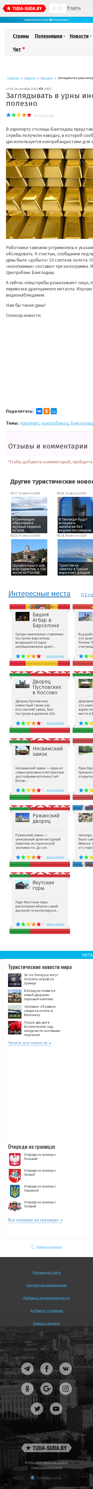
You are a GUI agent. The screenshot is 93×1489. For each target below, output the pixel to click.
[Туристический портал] (25, 9)
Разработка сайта (49, 1477)
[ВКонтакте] (39, 411)
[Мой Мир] (54, 411)
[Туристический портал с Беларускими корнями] (46, 1448)
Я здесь (74, 7)
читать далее (55, 656)
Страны (21, 36)
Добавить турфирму (46, 1310)
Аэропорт (29, 423)
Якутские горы (43, 885)
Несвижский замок (48, 751)
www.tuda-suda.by (55, 1462)
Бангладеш (82, 423)
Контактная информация (47, 1285)
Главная (13, 78)
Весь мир (47, 78)
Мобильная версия (49, 1247)
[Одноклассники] (46, 411)
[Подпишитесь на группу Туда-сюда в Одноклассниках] (27, 1397)
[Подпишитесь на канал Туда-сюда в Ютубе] (56, 1417)
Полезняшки (48, 36)
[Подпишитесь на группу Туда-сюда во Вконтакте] (65, 1377)
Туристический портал (46, 1467)
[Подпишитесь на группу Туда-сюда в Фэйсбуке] (46, 1377)
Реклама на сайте (47, 1272)
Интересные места (39, 593)
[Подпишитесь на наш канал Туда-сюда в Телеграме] (46, 22)
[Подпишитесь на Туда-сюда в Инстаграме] (65, 1397)
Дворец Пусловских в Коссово (47, 687)
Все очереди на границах (33, 1221)
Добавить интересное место (46, 1298)
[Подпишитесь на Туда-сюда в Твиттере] (37, 1417)
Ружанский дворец (46, 818)
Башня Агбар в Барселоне (46, 620)
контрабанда (55, 423)
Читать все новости (27, 1043)
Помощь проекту (46, 1323)
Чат (17, 49)
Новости (79, 36)
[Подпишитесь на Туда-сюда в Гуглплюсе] (46, 1397)
